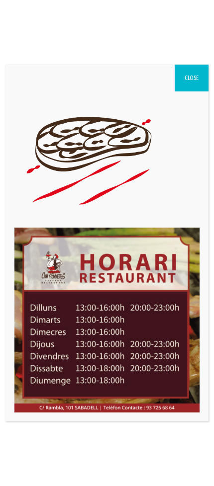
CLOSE (192, 78)
